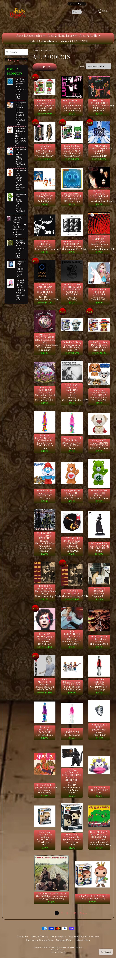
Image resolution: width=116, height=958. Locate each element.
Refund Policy (83, 940)
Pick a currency (76, 9)
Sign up (81, 4)
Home (35, 50)
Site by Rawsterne (58, 949)
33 (75, 913)
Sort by (82, 66)
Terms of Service (39, 936)
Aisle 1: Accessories (30, 35)
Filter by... (44, 67)
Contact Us (22, 936)
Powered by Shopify (58, 952)
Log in (71, 4)
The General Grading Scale (39, 940)
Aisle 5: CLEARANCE (74, 41)
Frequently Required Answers (84, 936)
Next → (83, 913)
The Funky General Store (57, 947)
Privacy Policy (58, 936)
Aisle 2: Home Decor (62, 35)
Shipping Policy (64, 940)
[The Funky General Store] (18, 13)
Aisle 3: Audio (90, 35)
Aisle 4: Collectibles (43, 41)
